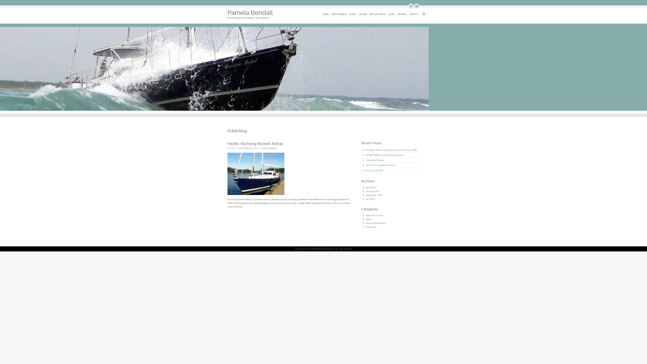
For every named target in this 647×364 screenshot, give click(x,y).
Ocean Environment (376, 223)
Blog (391, 14)
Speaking (402, 14)
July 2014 (370, 199)
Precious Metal (378, 14)
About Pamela (339, 14)
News (368, 219)
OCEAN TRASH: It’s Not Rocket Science (385, 155)
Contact (414, 14)
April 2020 (371, 187)
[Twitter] (411, 6)
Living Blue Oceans (375, 160)
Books (352, 14)
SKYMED (363, 14)
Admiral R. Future (374, 215)
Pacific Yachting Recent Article (255, 143)
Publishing (371, 227)
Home (326, 14)
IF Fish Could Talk (374, 170)
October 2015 (372, 191)
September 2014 (374, 195)
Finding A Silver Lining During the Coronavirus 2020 (391, 149)
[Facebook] (417, 6)
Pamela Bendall (250, 12)
